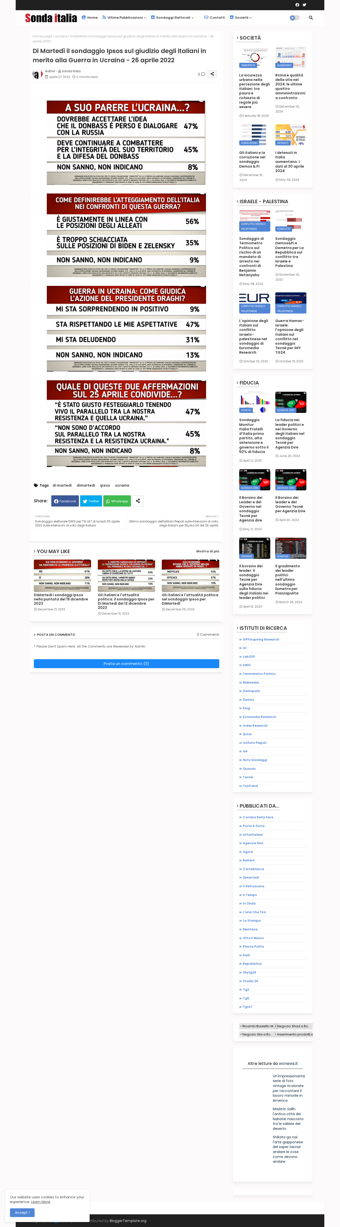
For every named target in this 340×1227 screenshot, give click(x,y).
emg (246, 708)
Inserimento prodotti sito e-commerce (308, 1034)
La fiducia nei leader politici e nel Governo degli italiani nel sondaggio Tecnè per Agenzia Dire (289, 433)
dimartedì (86, 485)
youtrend (250, 786)
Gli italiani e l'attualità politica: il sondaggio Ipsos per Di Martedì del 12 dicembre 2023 (126, 601)
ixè (245, 751)
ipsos (105, 485)
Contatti (217, 17)
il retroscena (253, 886)
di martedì (62, 485)
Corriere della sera (258, 817)
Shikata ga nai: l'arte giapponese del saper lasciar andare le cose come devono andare (288, 1149)
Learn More (40, 1201)
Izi (244, 648)
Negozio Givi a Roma (258, 1034)
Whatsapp (119, 501)
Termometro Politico (259, 674)
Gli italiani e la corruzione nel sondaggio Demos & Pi (252, 159)
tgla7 (247, 1007)
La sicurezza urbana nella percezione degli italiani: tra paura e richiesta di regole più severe (254, 91)
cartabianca (253, 869)
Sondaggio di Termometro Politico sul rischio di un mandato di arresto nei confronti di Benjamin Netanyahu (251, 256)
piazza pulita (253, 946)
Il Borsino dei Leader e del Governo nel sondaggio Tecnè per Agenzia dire (250, 508)
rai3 (246, 955)
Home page (42, 36)
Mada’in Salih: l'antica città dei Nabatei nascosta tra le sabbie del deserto (288, 1118)
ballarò (249, 860)
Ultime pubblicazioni (125, 17)
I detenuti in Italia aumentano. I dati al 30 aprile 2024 (289, 161)
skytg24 (249, 972)
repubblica (252, 964)
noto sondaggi (255, 760)
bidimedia (251, 682)
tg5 (246, 998)
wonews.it (288, 1063)
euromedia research (259, 717)
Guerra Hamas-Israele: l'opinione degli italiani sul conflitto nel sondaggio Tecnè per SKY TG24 (289, 337)
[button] (311, 18)
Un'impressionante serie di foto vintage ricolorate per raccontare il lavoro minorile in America (289, 1088)
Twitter (94, 501)
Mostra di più (207, 551)
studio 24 (250, 981)
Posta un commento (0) (126, 663)
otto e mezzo (253, 938)
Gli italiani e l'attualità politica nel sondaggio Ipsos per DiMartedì (190, 599)
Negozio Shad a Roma (295, 1026)
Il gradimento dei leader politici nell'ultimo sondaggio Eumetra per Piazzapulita (287, 579)
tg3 (246, 989)
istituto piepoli (254, 743)
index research (255, 725)
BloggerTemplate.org (128, 1220)
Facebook (68, 501)
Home (92, 17)
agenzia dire (253, 843)
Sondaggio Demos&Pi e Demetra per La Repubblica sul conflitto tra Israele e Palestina (289, 252)
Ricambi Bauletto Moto (260, 1026)
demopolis (251, 691)
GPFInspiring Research (261, 639)
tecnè (248, 777)
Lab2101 (249, 656)
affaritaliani (253, 835)
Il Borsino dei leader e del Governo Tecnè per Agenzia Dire (290, 504)
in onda (249, 903)
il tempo (250, 895)
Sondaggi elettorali (172, 17)
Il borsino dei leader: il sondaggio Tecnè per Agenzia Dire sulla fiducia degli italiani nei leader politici (253, 582)
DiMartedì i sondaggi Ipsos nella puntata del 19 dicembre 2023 (61, 599)
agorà (248, 852)
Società (241, 17)
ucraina (61, 36)
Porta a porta (254, 826)
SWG (247, 665)
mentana (250, 929)
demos (248, 700)
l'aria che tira (254, 912)
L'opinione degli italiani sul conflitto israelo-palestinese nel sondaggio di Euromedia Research (253, 337)
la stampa (252, 920)
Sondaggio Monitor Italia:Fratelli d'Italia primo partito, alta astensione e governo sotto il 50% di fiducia (254, 436)
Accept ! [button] (22, 1212)
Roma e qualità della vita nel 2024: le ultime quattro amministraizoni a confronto (290, 86)
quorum (249, 769)
